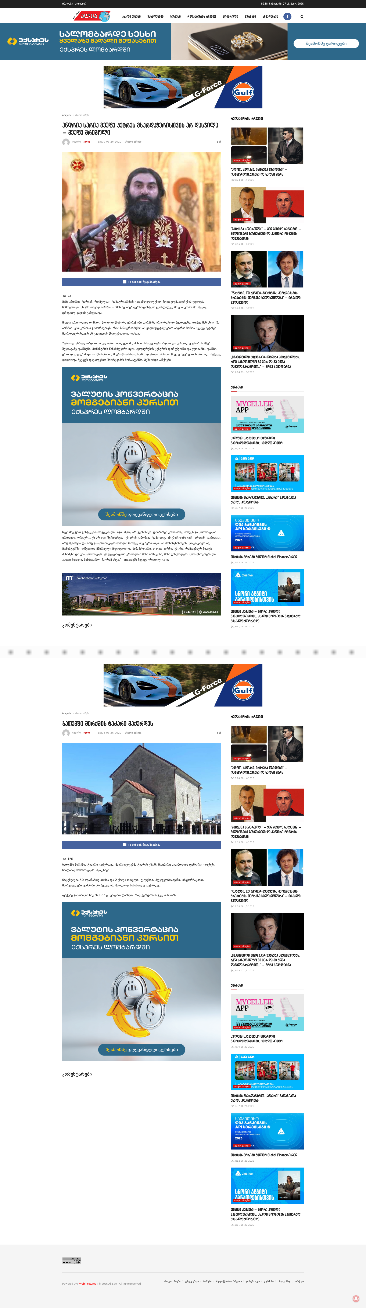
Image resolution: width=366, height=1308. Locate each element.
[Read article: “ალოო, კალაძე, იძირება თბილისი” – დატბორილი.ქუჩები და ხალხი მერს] (267, 146)
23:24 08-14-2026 (243, 180)
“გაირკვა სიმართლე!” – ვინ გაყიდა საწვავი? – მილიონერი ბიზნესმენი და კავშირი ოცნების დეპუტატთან (266, 233)
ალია (86, 141)
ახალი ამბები (131, 16)
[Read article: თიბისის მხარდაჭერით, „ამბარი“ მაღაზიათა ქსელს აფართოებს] (267, 473)
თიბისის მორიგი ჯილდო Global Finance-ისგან (264, 557)
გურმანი (250, 16)
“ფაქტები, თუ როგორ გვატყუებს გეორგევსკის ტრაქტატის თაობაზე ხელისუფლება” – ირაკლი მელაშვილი (266, 297)
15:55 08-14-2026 (243, 244)
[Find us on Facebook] (287, 16)
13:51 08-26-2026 (243, 626)
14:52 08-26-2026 (243, 562)
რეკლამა (67, 3)
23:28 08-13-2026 (243, 308)
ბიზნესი (175, 16)
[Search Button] (302, 16)
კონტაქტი (80, 3)
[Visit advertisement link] (183, 90)
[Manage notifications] (356, 1298)
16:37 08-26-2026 (243, 508)
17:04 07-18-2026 (243, 372)
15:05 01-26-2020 (109, 732)
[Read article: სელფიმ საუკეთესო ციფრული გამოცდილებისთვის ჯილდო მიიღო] (267, 414)
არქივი (299, 1281)
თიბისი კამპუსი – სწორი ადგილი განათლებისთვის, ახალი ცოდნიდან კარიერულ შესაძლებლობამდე (266, 616)
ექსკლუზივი (155, 16)
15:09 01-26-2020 (109, 141)
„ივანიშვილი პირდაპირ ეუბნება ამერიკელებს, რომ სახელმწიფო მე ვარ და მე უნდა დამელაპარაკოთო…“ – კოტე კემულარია (265, 362)
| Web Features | (87, 1283)
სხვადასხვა (270, 16)
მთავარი (66, 115)
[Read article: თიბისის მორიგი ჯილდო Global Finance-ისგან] (267, 533)
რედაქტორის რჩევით (201, 16)
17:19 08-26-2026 (243, 448)
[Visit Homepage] (91, 16)
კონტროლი (230, 16)
